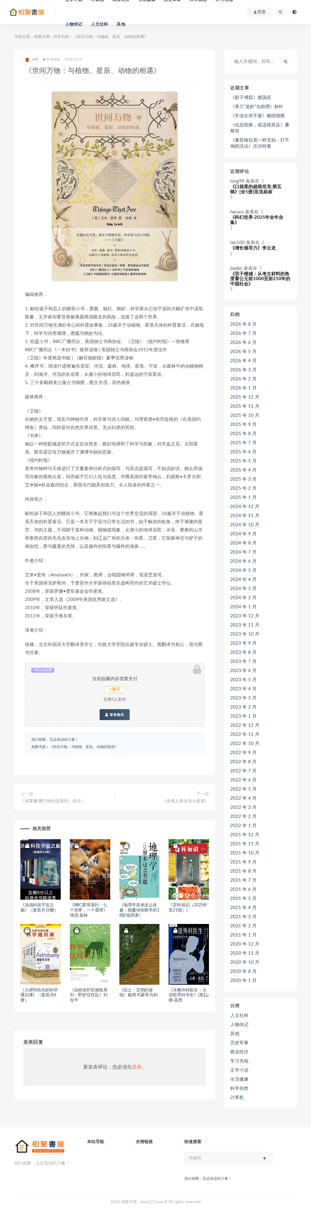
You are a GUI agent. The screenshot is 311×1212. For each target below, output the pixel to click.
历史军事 (239, 1043)
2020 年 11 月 (244, 953)
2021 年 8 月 (243, 871)
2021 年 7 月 (243, 880)
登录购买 (116, 714)
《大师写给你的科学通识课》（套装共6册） (39, 995)
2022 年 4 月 (243, 798)
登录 (137, 1067)
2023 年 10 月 (244, 634)
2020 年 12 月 (244, 944)
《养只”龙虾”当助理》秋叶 (256, 107)
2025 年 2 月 (243, 488)
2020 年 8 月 (243, 971)
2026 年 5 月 (243, 351)
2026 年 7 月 (243, 333)
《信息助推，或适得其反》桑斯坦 (259, 128)
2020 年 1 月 (243, 980)
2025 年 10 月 (244, 415)
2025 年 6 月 (243, 452)
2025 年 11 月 (244, 406)
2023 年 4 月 (243, 689)
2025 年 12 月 (244, 397)
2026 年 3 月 (243, 370)
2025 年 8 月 (243, 433)
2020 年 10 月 (244, 962)
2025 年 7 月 (243, 443)
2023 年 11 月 (244, 625)
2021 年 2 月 (243, 926)
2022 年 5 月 (243, 789)
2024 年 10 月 (244, 525)
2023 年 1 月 (243, 716)
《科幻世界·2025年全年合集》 (256, 220)
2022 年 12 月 (244, 725)
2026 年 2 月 (243, 379)
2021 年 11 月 (244, 844)
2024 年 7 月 (243, 552)
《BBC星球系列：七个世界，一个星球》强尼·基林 (89, 910)
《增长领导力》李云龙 (253, 248)
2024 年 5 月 (243, 570)
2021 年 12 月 (244, 835)
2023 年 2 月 (243, 707)
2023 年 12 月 (244, 616)
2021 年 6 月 (243, 889)
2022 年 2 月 (243, 816)
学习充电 (239, 1061)
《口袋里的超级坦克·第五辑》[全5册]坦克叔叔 (256, 189)
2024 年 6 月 (243, 561)
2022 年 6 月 (243, 780)
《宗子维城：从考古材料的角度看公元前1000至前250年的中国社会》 (260, 279)
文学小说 (239, 1070)
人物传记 (74, 24)
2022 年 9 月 (243, 752)
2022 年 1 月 (243, 825)
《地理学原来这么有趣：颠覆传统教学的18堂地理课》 (139, 910)
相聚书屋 (42, 37)
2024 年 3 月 (243, 588)
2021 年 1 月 (243, 935)
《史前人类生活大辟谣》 (185, 801)
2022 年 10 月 (244, 743)
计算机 (237, 1097)
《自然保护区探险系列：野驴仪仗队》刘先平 (89, 995)
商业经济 (239, 1052)
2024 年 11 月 (244, 515)
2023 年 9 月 (243, 643)
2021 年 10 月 (244, 853)
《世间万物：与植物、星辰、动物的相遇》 (83, 747)
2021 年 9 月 (243, 862)
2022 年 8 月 (243, 762)
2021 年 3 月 (243, 917)
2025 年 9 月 (243, 424)
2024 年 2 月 (243, 598)
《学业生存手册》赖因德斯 (257, 116)
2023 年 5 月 (243, 680)
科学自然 (61, 37)
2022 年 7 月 (243, 771)
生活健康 (239, 1079)
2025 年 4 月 (243, 470)
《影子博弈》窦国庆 (250, 97)
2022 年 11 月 (244, 734)
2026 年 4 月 (243, 361)
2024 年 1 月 (243, 607)
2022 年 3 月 (243, 807)
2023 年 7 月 (243, 661)
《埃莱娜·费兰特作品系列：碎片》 (52, 801)
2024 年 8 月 (243, 543)
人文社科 (99, 24)
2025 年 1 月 (243, 497)
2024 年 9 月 (243, 534)
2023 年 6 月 (243, 670)
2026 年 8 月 (243, 324)
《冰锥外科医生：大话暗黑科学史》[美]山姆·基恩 (189, 995)
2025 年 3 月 (243, 479)
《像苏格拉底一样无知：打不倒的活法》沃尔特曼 (259, 143)
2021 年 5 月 (243, 898)
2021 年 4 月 (243, 907)
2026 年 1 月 (243, 388)
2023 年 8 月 (243, 652)
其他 (121, 24)
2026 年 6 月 (243, 342)
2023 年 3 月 (243, 698)
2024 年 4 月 (243, 579)
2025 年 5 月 (243, 461)
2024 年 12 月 (244, 506)
